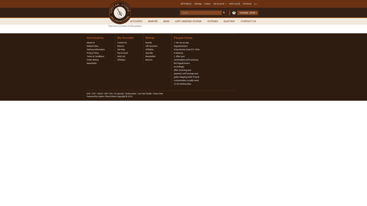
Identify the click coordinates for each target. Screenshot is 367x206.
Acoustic (136, 21)
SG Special (119, 93)
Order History (93, 60)
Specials (149, 53)
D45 (88, 93)
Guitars (207, 4)
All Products (186, 4)
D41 (94, 93)
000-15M (108, 93)
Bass (166, 21)
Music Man (158, 93)
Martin (153, 21)
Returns (120, 46)
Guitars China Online (107, 96)
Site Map (121, 49)
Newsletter (92, 63)
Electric (229, 21)
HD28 (100, 93)
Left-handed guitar (188, 21)
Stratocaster (130, 93)
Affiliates (121, 60)
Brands (149, 42)
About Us (91, 42)
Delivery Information (96, 49)
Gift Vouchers (152, 46)
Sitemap (198, 4)
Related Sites (92, 46)
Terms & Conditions (95, 56)
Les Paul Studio (145, 93)
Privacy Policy (93, 53)
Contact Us (248, 21)
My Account (122, 53)
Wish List (121, 56)
